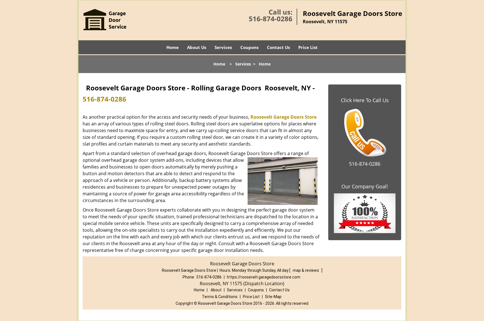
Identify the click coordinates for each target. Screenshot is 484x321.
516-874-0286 (270, 18)
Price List (308, 47)
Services (223, 47)
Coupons (249, 47)
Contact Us (278, 47)
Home (172, 47)
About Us (196, 47)
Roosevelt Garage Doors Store (283, 117)
